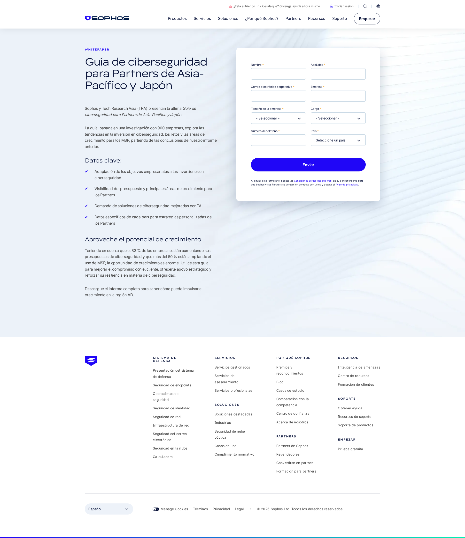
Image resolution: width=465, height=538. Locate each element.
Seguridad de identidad (171, 408)
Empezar (367, 18)
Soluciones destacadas (233, 414)
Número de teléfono (265, 131)
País (315, 131)
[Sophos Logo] (107, 18)
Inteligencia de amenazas (359, 367)
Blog (280, 382)
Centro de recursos (353, 376)
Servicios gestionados (232, 367)
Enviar (308, 164)
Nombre (257, 64)
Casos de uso (225, 446)
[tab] (174, 359)
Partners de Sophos (292, 446)
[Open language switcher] (378, 6)
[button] (342, 6)
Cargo (316, 109)
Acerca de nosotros (292, 422)
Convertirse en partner (294, 463)
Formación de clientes (356, 384)
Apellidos (318, 64)
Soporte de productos (355, 425)
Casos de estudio (290, 390)
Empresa (318, 86)
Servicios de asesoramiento (227, 379)
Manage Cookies (174, 509)
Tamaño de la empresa (267, 109)
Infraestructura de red (171, 425)
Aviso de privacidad (347, 184)
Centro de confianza (293, 413)
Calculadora (163, 457)
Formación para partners (296, 471)
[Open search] (365, 6)
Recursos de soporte (354, 416)
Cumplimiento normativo (234, 454)
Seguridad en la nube (170, 448)
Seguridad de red (166, 417)
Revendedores (288, 454)
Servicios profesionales (233, 390)
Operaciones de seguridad (165, 396)
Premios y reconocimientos (289, 370)
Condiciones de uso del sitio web (313, 180)
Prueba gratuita (350, 449)
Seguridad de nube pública (230, 434)
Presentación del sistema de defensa (173, 373)
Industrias (223, 422)
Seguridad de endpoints (172, 385)
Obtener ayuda (350, 408)
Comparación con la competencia (292, 402)
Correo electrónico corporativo (272, 86)
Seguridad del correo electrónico (170, 437)
